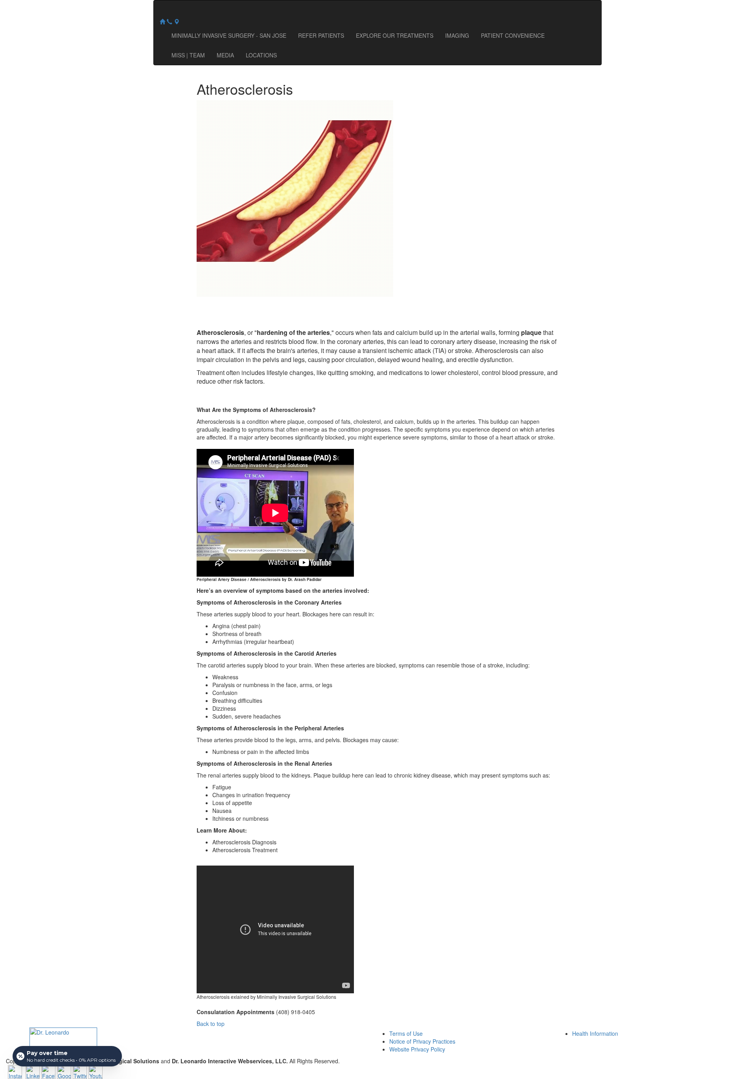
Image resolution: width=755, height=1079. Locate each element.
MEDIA (225, 55)
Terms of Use (406, 1033)
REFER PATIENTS (321, 35)
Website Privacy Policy (417, 1049)
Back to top (211, 1024)
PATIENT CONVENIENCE (513, 35)
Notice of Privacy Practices (422, 1041)
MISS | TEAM (188, 55)
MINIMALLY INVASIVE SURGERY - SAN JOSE (228, 35)
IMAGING (457, 35)
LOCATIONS (261, 55)
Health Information (595, 1033)
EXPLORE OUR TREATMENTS (394, 35)
